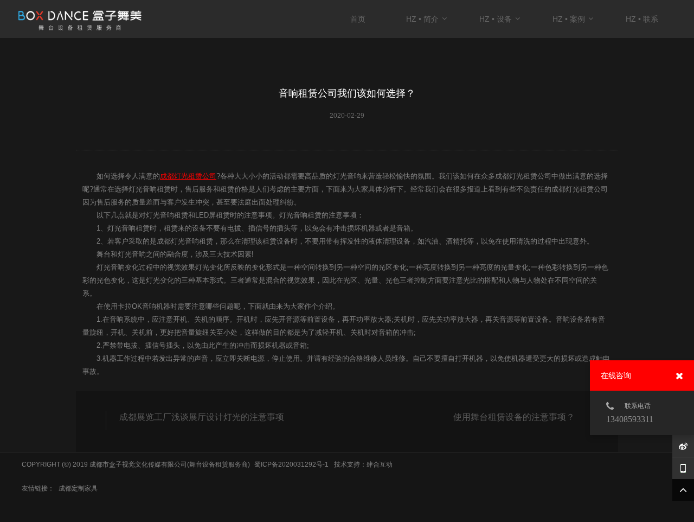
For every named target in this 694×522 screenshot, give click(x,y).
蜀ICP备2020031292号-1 (291, 464)
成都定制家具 (78, 488)
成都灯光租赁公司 (188, 176)
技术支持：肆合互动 (363, 464)
